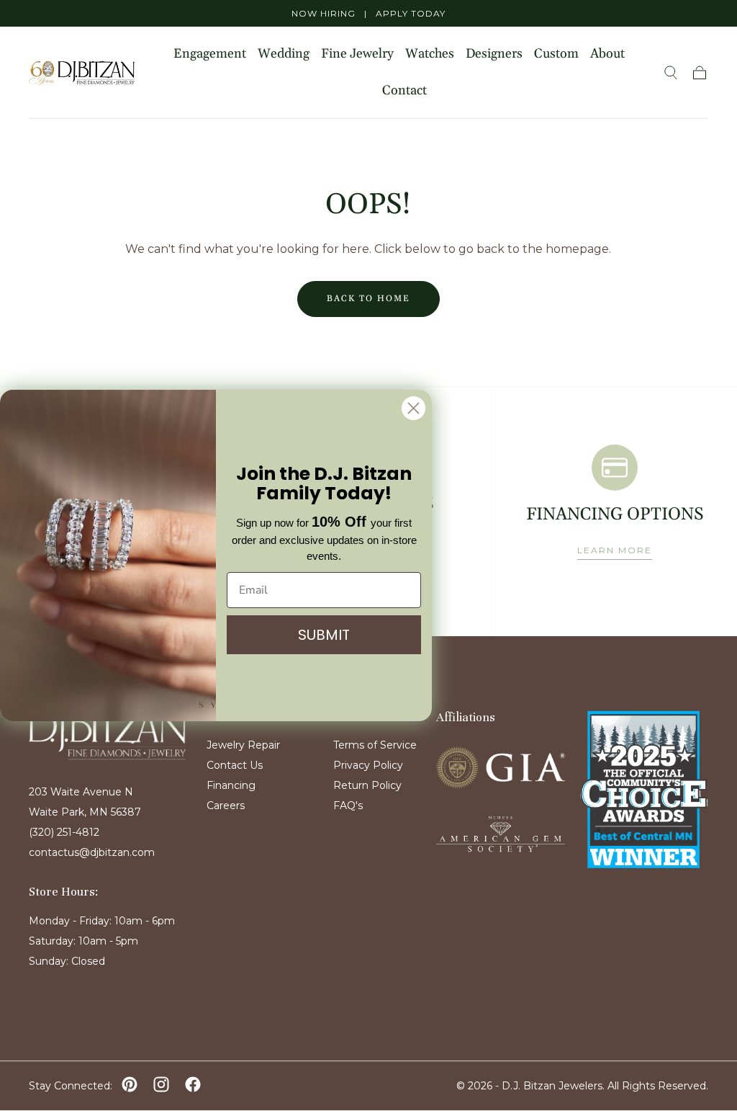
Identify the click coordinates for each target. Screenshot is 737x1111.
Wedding (283, 54)
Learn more (614, 550)
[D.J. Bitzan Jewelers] (107, 734)
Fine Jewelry (357, 54)
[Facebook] (193, 1084)
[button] (670, 72)
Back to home (368, 298)
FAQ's (348, 805)
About (607, 54)
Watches (429, 54)
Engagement (209, 54)
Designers (494, 54)
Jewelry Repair (243, 745)
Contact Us (235, 765)
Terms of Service (375, 745)
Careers (226, 805)
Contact (404, 91)
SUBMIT (324, 635)
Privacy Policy (368, 765)
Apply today (411, 13)
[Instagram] (161, 1084)
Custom (556, 54)
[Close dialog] (413, 408)
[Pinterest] (129, 1084)
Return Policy (367, 785)
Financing (231, 785)
